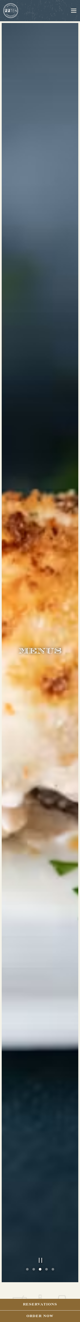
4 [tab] (46, 1284)
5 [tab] (53, 1284)
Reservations (40, 1304)
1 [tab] (27, 1284)
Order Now (40, 1316)
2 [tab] (34, 1284)
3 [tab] (40, 1284)
